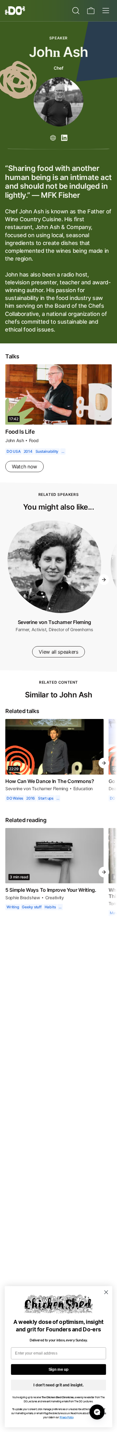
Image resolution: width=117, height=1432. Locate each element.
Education (83, 797)
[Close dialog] (106, 1292)
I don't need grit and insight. (58, 1385)
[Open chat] (97, 1412)
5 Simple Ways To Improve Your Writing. (52, 899)
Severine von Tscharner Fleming (54, 631)
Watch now (24, 475)
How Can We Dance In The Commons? (49, 790)
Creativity (54, 906)
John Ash (14, 449)
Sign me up (59, 1369)
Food (34, 449)
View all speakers (58, 660)
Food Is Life (20, 440)
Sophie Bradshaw (22, 906)
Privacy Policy (67, 1417)
